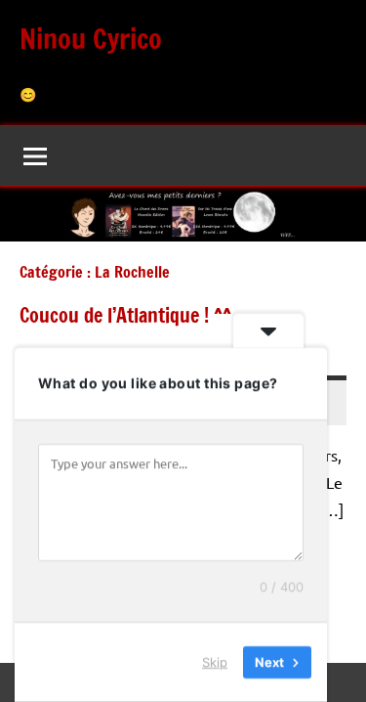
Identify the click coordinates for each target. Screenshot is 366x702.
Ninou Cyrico (91, 39)
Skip (214, 662)
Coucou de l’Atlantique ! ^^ (125, 315)
